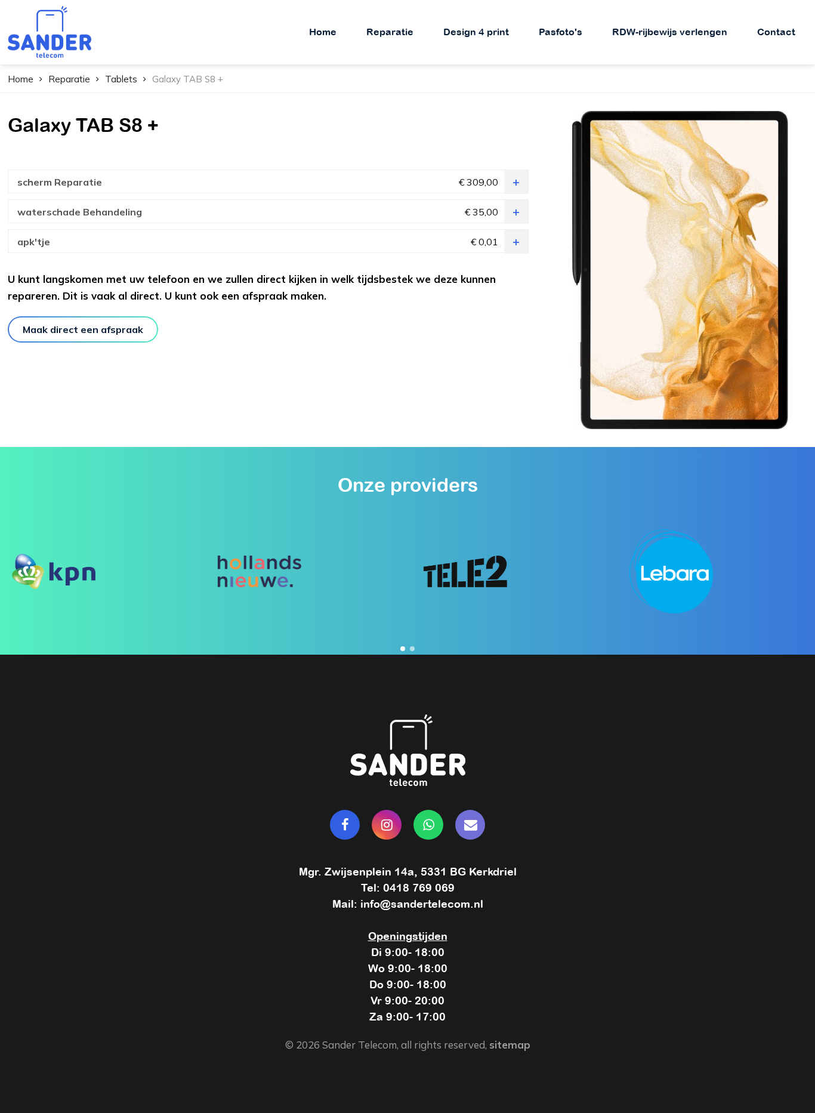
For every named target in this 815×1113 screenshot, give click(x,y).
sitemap (509, 1044)
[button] (402, 648)
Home (323, 31)
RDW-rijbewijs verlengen (669, 31)
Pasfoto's (560, 31)
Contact (776, 31)
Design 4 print (476, 31)
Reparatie (389, 31)
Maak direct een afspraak (83, 329)
